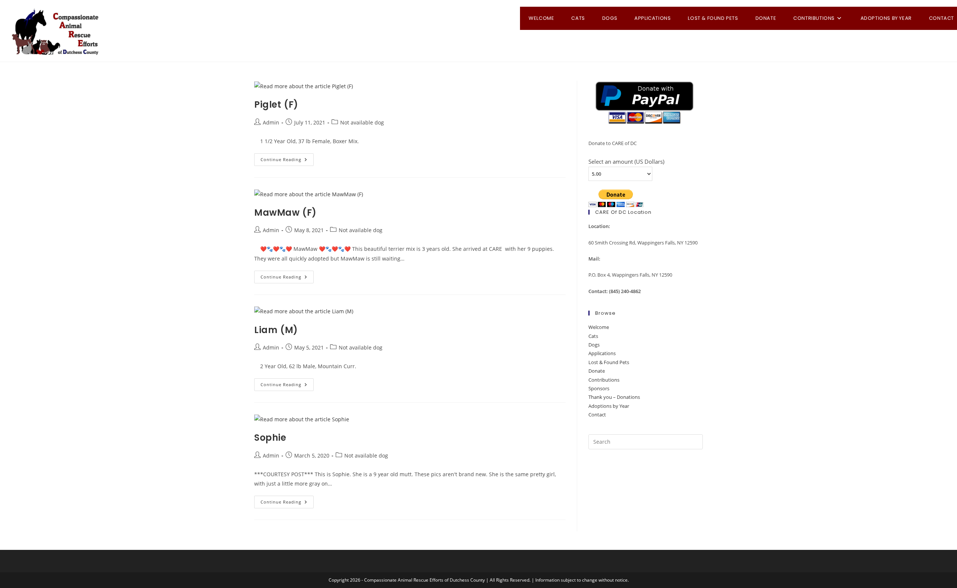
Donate (596, 370)
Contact (597, 414)
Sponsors (598, 388)
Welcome (598, 327)
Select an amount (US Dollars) (626, 161)
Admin (271, 122)
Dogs (594, 344)
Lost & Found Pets (608, 362)
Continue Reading (287, 161)
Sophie (270, 437)
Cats (593, 336)
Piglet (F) (276, 104)
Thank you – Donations (614, 397)
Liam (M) (276, 330)
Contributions (603, 379)
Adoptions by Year (608, 406)
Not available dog (362, 122)
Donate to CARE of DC (612, 143)
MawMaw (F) (285, 212)
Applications (602, 353)
